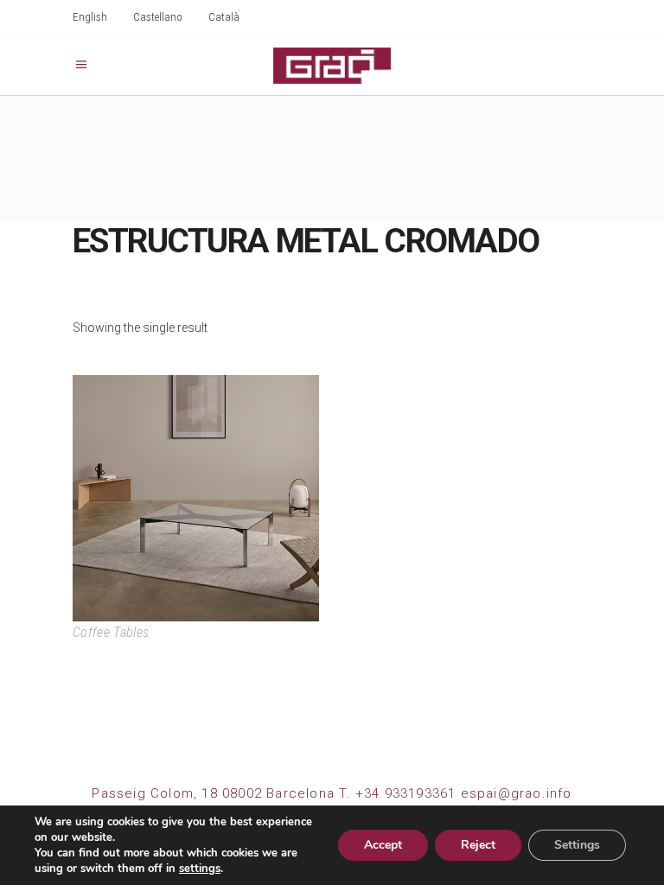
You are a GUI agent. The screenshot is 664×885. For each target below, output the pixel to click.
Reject (478, 845)
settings (199, 868)
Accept (383, 845)
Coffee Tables (111, 632)
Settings (577, 845)
